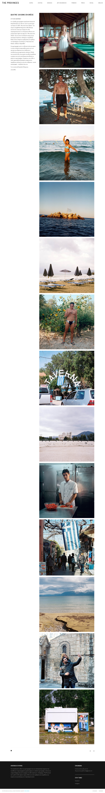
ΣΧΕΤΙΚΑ (40, 3)
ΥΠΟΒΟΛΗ (73, 3)
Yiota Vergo (26, 791)
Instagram (77, 783)
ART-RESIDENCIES (62, 3)
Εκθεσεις (49, 3)
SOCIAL (92, 3)
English (100, 3)
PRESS (83, 3)
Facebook (77, 781)
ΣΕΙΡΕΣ (31, 3)
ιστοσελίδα (13, 69)
